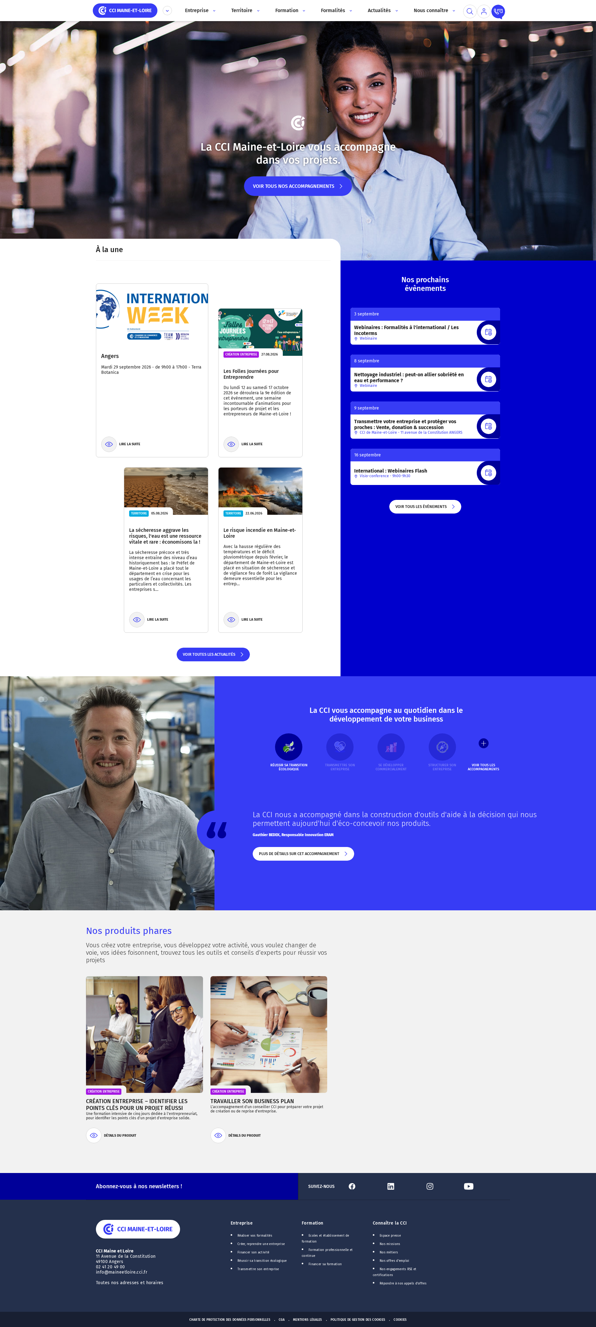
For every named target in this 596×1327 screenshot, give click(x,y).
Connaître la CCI (390, 1223)
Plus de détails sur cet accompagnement (298, 856)
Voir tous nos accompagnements (293, 189)
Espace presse (390, 1236)
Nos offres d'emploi (394, 1261)
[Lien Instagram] (441, 1186)
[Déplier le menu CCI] (167, 10)
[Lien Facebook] (364, 1186)
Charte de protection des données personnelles (229, 1320)
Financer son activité (253, 1252)
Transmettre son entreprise (258, 1269)
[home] (125, 10)
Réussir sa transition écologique (262, 1261)
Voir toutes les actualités (208, 656)
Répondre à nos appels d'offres (403, 1283)
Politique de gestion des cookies (358, 1320)
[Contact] (498, 11)
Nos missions (390, 1244)
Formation (312, 1223)
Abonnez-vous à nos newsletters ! (139, 1186)
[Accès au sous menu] (214, 10)
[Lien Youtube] (480, 1186)
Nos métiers (389, 1252)
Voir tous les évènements (421, 509)
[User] (484, 11)
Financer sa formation (325, 1264)
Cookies (400, 1320)
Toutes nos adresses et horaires (130, 1282)
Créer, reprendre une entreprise (261, 1244)
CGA (282, 1320)
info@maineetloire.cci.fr (121, 1272)
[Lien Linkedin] (402, 1186)
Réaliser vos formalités (254, 1236)
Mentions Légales (307, 1320)
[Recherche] (470, 11)
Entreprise (242, 1223)
